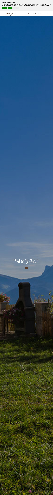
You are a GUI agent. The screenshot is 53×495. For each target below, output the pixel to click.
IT (44, 13)
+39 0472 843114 (32, 13)
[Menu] (47, 13)
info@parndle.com (40, 13)
